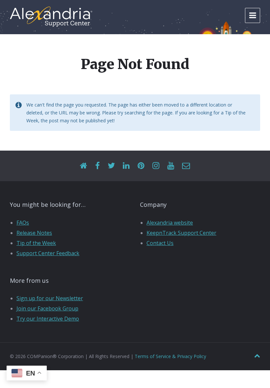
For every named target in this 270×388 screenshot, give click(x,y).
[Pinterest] (141, 165)
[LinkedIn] (126, 165)
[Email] (186, 165)
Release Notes (34, 232)
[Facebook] (97, 165)
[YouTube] (170, 165)
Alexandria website (170, 222)
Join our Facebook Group (47, 308)
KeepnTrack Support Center (181, 232)
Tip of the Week (36, 243)
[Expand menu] (252, 15)
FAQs (22, 222)
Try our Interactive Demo (47, 318)
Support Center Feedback (47, 253)
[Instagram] (155, 165)
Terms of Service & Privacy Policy (170, 356)
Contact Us (160, 243)
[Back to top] (257, 355)
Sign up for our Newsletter (49, 298)
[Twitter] (111, 165)
